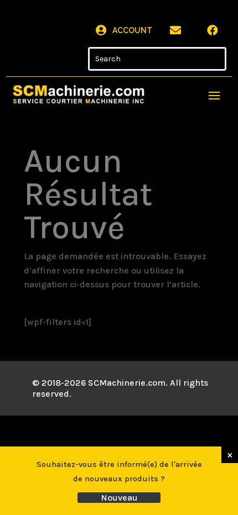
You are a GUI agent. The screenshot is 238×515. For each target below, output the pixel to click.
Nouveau (119, 497)
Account (132, 30)
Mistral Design (153, 393)
